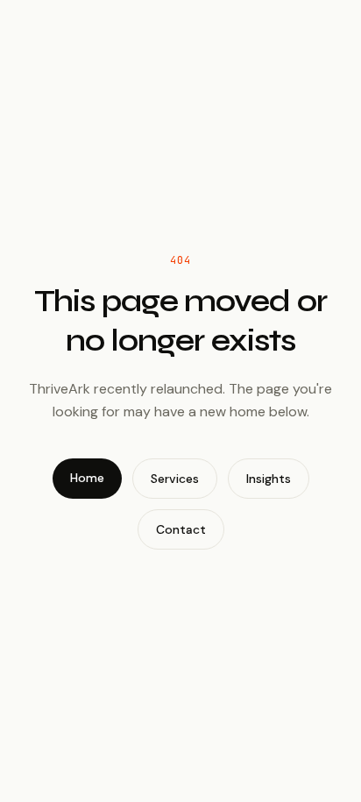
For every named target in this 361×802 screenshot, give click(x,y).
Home (87, 478)
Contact (181, 529)
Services (175, 478)
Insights (268, 478)
